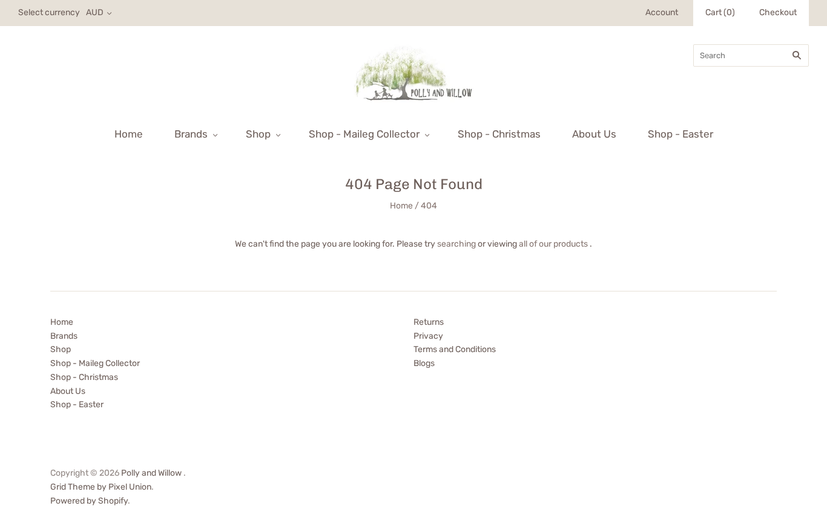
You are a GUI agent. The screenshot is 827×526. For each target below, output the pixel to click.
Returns (429, 322)
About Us (594, 134)
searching (456, 244)
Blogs (424, 363)
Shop (258, 134)
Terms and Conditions (455, 349)
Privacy (428, 336)
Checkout (778, 12)
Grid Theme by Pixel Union (100, 487)
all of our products (553, 244)
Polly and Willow (151, 473)
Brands (191, 134)
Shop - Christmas (499, 134)
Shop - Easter (680, 134)
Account (661, 12)
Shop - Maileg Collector (364, 134)
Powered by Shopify (89, 501)
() (720, 12)
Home (128, 134)
